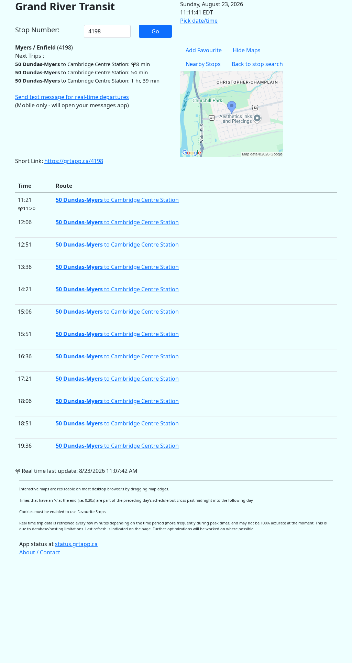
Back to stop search (257, 64)
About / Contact (39, 552)
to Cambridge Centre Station (117, 200)
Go (155, 31)
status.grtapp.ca (76, 544)
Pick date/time (199, 20)
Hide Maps (247, 50)
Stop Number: (37, 30)
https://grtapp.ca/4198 (73, 161)
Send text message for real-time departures (72, 97)
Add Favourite (204, 50)
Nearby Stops (203, 64)
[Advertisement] (176, 613)
